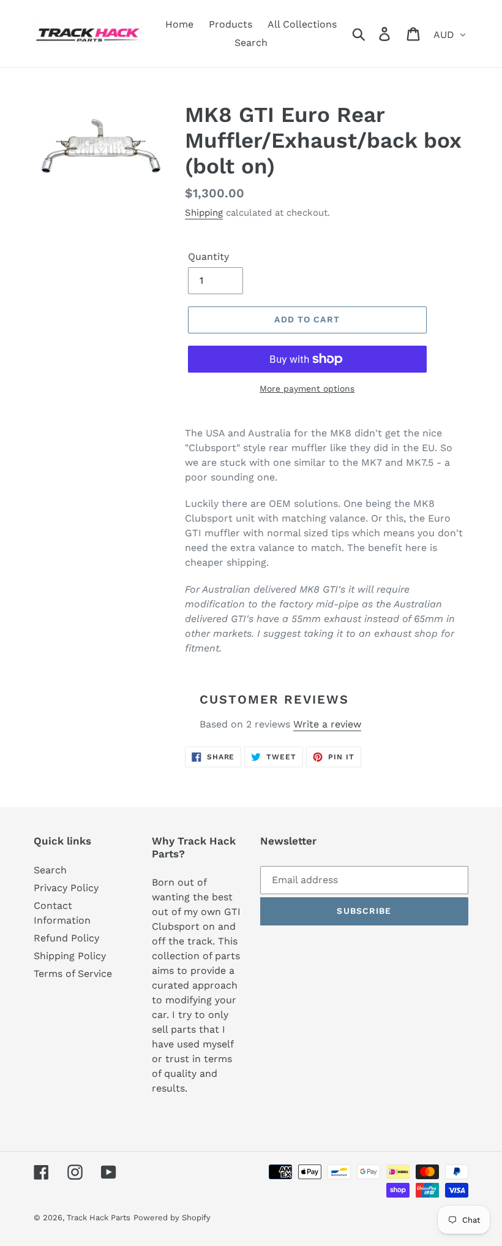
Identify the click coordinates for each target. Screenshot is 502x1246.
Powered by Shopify (172, 1217)
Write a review (327, 724)
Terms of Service (73, 973)
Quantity (208, 256)
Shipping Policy (70, 956)
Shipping (204, 212)
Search (50, 870)
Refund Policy (66, 938)
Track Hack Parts (98, 1217)
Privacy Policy (66, 888)
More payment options (307, 388)
